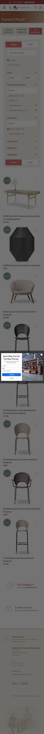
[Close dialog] (41, 354)
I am (3, 368)
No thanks (11, 378)
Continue (11, 374)
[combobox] (11, 370)
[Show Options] (19, 370)
